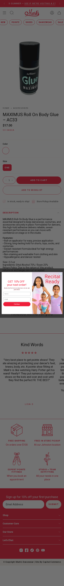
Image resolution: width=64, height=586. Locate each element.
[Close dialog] (60, 274)
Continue (17, 304)
